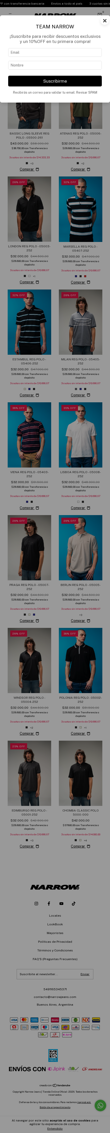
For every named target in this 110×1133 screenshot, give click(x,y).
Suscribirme (55, 81)
